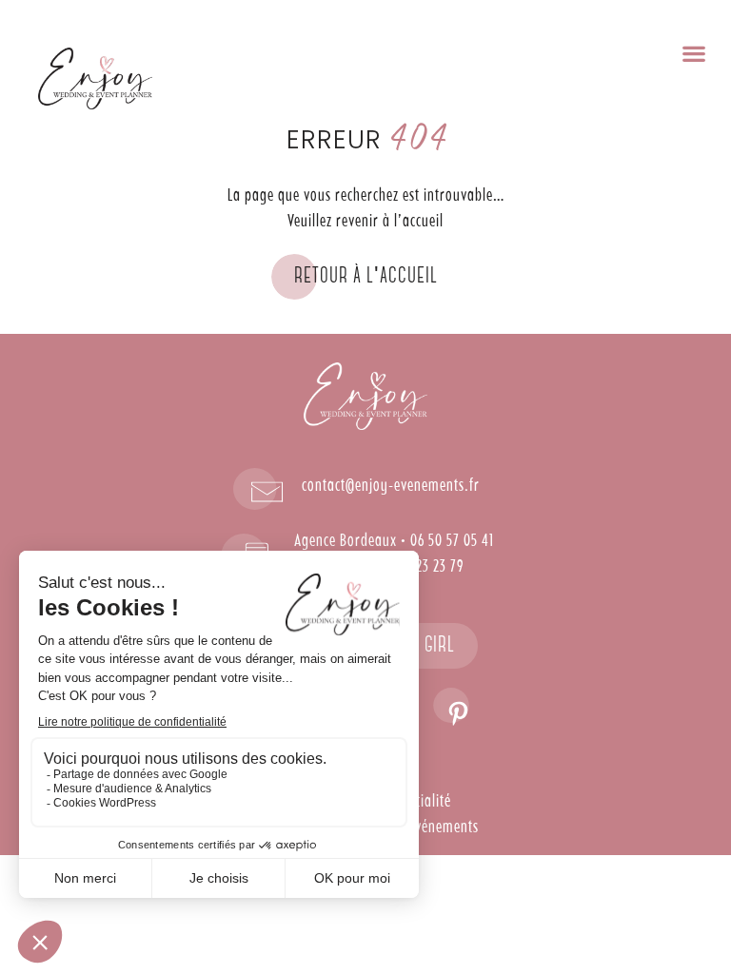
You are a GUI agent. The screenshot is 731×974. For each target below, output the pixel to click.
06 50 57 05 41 (452, 541)
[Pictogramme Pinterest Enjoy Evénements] (451, 707)
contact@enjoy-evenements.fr (391, 486)
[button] (693, 52)
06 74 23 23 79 (422, 566)
